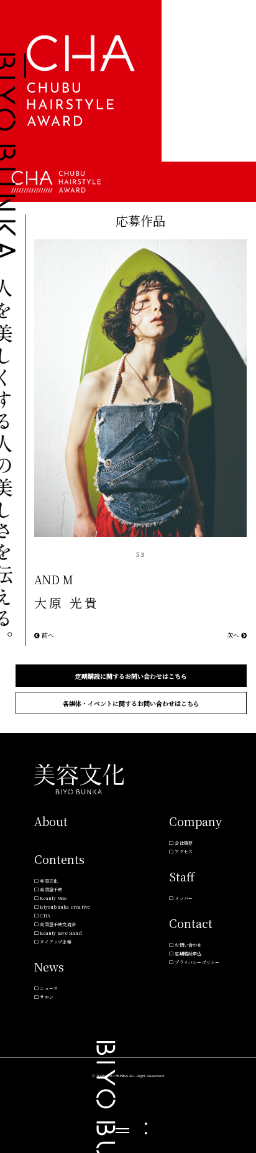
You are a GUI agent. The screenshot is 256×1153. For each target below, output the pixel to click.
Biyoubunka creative (65, 907)
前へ (47, 635)
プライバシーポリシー (197, 962)
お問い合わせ (188, 945)
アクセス (184, 851)
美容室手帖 (51, 889)
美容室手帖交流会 (58, 924)
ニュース (49, 988)
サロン (46, 997)
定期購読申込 (188, 953)
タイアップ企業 (55, 942)
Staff (181, 876)
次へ (234, 635)
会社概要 (184, 843)
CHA (45, 915)
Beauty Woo (53, 898)
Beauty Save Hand (60, 933)
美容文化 (49, 881)
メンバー (184, 898)
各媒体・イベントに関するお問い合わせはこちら (131, 703)
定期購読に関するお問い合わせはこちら (131, 676)
